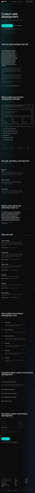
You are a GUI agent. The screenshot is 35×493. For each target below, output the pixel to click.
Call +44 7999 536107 (12, 466)
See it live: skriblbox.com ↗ (13, 278)
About (20, 1)
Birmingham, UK (9, 490)
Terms (17, 490)
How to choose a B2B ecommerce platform (12, 85)
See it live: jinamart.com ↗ (13, 287)
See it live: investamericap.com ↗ (14, 259)
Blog (18, 1)
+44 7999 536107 (3, 483)
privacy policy (15, 442)
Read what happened (4, 223)
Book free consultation (30, 1)
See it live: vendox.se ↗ (13, 247)
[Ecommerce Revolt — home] (4, 1)
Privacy (15, 490)
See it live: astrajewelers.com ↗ (14, 297)
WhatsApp (2, 486)
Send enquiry (5, 438)
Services (15, 1)
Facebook (26, 482)
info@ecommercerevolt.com (5, 484)
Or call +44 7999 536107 (18, 25)
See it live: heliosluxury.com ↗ (14, 270)
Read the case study (4, 247)
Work (11, 1)
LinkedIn (26, 479)
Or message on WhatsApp (24, 466)
